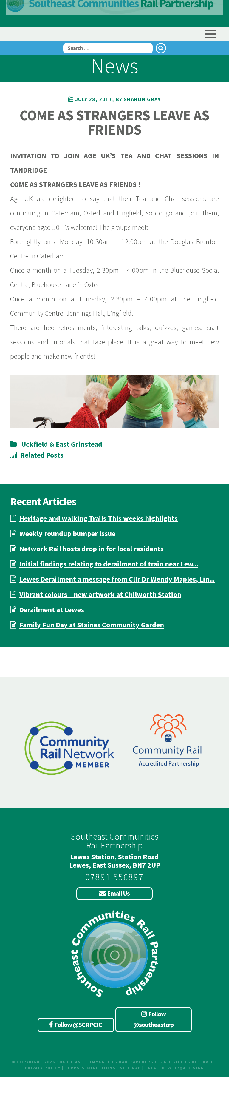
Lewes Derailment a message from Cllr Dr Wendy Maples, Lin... (117, 579)
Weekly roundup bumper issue (67, 533)
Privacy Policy (43, 1068)
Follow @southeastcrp (153, 1019)
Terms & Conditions (90, 1068)
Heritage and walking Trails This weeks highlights (98, 518)
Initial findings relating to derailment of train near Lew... (108, 564)
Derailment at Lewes (51, 609)
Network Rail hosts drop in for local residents (91, 548)
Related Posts (42, 455)
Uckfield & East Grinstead (61, 444)
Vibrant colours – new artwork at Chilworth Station (100, 594)
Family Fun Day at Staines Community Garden (91, 624)
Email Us (118, 893)
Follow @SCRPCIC (78, 1024)
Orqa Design (188, 1068)
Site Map (130, 1068)
